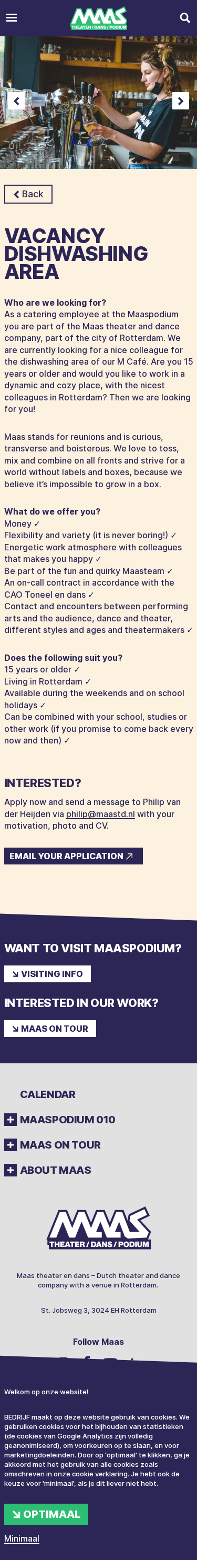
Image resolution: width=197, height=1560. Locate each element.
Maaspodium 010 (68, 1119)
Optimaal (51, 1514)
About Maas (55, 1170)
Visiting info (52, 974)
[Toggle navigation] (11, 18)
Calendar (48, 1094)
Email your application (66, 856)
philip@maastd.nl (100, 814)
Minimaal (21, 1538)
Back (33, 193)
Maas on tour (54, 1028)
